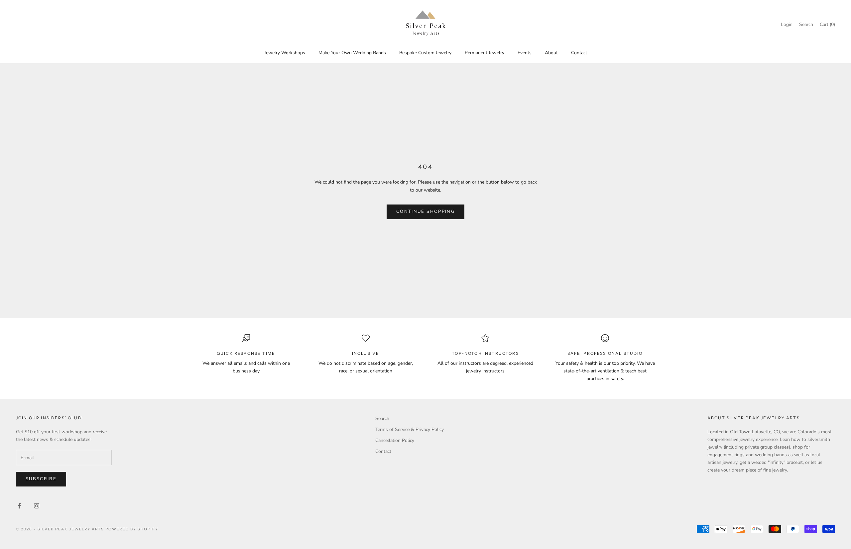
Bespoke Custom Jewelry (425, 53)
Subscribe (41, 479)
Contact (579, 53)
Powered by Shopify (131, 529)
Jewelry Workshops (284, 53)
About (551, 53)
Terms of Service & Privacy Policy (409, 429)
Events (525, 53)
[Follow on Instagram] (36, 505)
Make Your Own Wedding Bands (352, 53)
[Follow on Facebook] (19, 505)
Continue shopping (425, 211)
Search (382, 418)
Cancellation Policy (394, 440)
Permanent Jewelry (484, 53)
